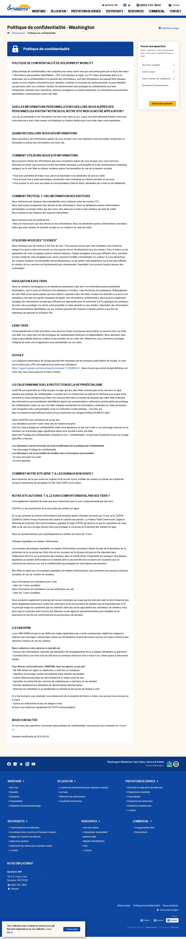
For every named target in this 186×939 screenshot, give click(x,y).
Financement (16, 801)
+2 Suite (87, 850)
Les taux (63, 792)
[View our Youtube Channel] (33, 764)
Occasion (14, 796)
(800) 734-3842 (150, 5)
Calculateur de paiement (95, 832)
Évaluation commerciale (139, 806)
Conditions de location (70, 801)
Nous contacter (170, 905)
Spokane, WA (111, 5)
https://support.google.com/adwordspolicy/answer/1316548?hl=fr (46, 368)
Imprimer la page (170, 28)
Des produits (114, 11)
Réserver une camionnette (72, 796)
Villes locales (123, 905)
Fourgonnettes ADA (144, 827)
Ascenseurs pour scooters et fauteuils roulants (33, 832)
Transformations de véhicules (24, 827)
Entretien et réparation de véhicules (145, 787)
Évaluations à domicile (138, 792)
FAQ (85, 846)
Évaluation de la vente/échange (25, 806)
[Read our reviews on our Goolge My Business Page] (15, 764)
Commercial (157, 11)
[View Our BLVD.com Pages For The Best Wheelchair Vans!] (27, 764)
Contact (175, 11)
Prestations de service (86, 11)
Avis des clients (91, 827)
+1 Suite (131, 810)
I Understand (71, 929)
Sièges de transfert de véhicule (25, 836)
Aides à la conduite (19, 841)
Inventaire (39, 11)
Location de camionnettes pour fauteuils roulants (83, 787)
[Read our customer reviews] (129, 5)
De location (58, 11)
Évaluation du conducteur (140, 801)
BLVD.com (174, 927)
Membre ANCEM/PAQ (93, 841)
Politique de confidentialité (146, 905)
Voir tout (14, 787)
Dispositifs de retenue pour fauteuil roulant (31, 846)
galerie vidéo (89, 836)
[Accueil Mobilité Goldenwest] (8, 33)
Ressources (136, 11)
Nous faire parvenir (162, 103)
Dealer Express (151, 927)
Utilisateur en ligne (168, 910)
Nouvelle (14, 792)
